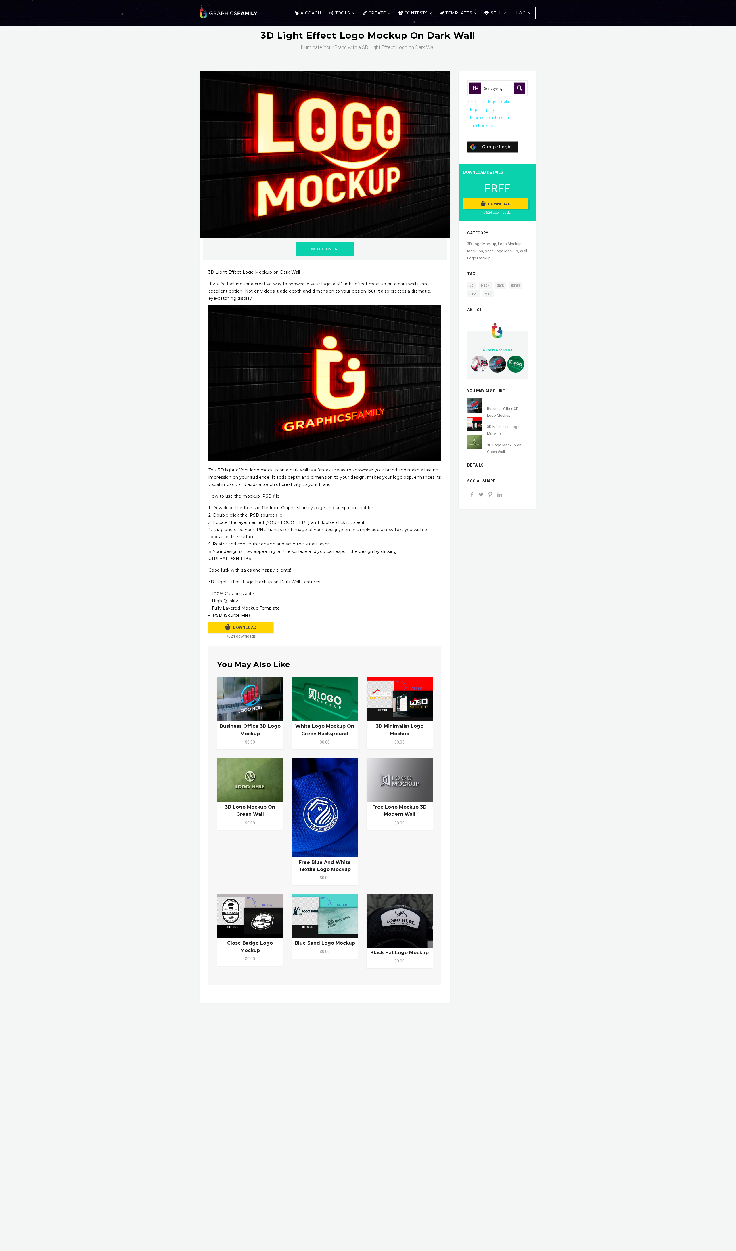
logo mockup (500, 101)
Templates (458, 13)
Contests (416, 13)
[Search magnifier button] (519, 88)
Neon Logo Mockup (501, 251)
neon (473, 293)
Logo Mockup (510, 244)
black (485, 285)
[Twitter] (481, 495)
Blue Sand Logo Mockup (325, 943)
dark (500, 285)
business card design (489, 117)
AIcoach (310, 13)
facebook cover (484, 125)
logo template (482, 109)
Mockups (475, 251)
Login (523, 13)
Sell (496, 13)
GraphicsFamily (497, 350)
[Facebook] (471, 495)
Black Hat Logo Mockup (399, 952)
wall (488, 293)
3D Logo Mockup (481, 244)
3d (471, 285)
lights (515, 285)
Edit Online (328, 249)
